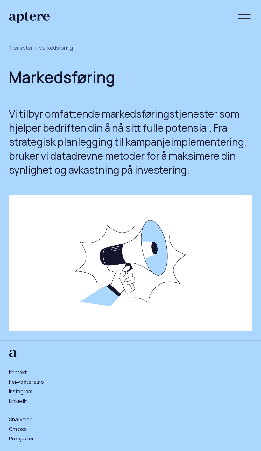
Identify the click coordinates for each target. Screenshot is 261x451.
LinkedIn (18, 400)
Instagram (20, 391)
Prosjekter (21, 438)
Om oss (18, 429)
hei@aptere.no (26, 381)
